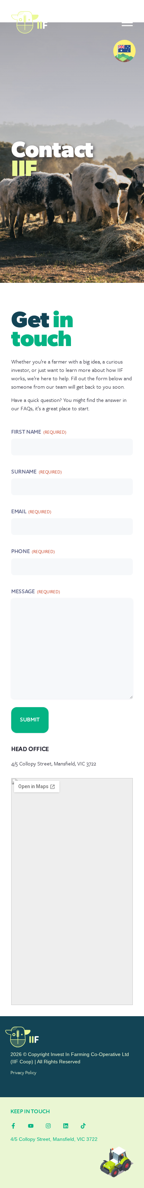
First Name (38, 432)
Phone (33, 552)
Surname (36, 472)
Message (35, 592)
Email (31, 512)
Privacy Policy (23, 1072)
